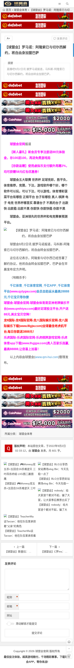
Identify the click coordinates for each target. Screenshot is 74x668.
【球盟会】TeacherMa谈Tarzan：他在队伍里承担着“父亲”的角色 (20, 535)
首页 (8, 9)
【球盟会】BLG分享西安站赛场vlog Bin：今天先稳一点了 (54, 483)
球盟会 (36, 450)
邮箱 (12, 606)
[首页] (69, 642)
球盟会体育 (20, 9)
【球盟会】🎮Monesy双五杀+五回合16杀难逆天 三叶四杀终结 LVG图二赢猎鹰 (20, 488)
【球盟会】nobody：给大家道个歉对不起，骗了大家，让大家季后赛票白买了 (54, 509)
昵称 (12, 597)
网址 (9, 615)
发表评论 (62, 38)
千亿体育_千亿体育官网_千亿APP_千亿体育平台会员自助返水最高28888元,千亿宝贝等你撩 (37, 291)
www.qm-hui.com (46, 357)
